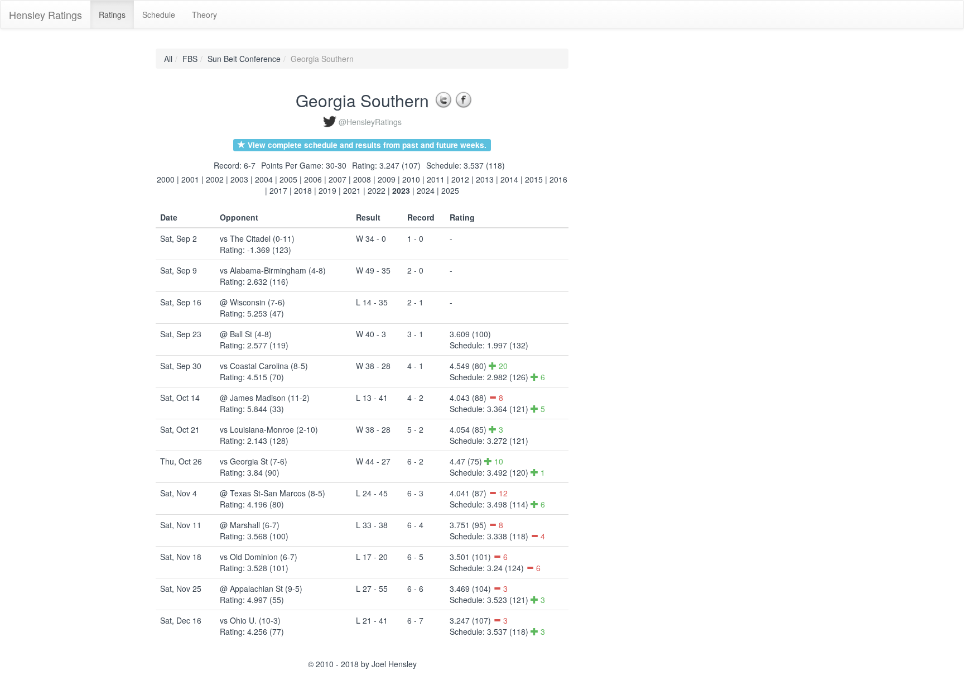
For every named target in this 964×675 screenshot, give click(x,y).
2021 (352, 190)
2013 (485, 179)
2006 (313, 179)
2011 (436, 179)
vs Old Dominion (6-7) (258, 556)
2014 (509, 179)
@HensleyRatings (370, 121)
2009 (387, 179)
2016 (558, 179)
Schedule (158, 14)
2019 (327, 190)
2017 (278, 190)
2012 (460, 179)
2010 (411, 179)
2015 (534, 179)
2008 (362, 179)
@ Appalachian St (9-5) (261, 588)
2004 (264, 179)
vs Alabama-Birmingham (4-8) (273, 270)
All (168, 58)
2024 (426, 190)
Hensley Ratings (45, 14)
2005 (288, 179)
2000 (166, 179)
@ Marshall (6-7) (249, 524)
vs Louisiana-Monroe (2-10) (269, 429)
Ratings (112, 14)
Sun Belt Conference (244, 58)
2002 (215, 179)
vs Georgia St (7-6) (253, 461)
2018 (303, 190)
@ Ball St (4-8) (246, 333)
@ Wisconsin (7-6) (252, 302)
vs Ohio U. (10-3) (250, 620)
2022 (376, 190)
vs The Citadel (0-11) (257, 238)
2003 (239, 179)
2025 (450, 190)
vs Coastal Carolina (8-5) (264, 365)
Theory (204, 14)
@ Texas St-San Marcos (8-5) (272, 493)
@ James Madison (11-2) (265, 397)
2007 (337, 179)
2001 (190, 179)
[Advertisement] (618, 216)
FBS (189, 58)
